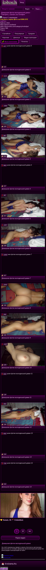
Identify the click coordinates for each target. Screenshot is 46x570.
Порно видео (20, 538)
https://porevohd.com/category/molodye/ (14, 26)
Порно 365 (4, 28)
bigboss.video (5, 23)
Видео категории (30, 37)
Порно (2, 30)
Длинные (16, 37)
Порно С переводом (9, 17)
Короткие (5, 37)
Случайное (6, 33)
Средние (31, 33)
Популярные (19, 33)
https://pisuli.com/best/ (8, 24)
